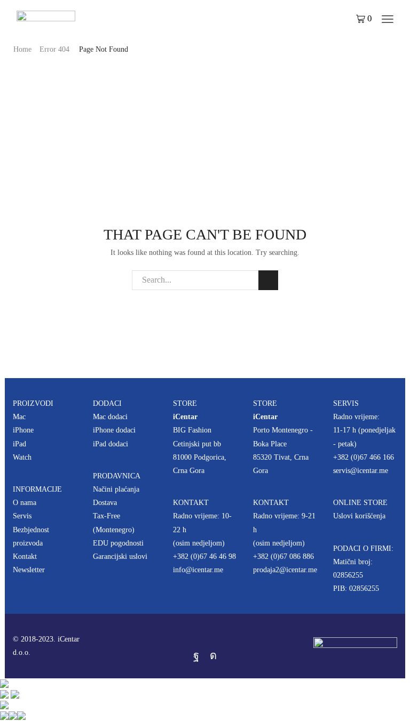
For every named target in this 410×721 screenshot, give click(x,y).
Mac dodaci (110, 417)
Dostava (105, 503)
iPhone (23, 430)
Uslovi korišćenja (359, 516)
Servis (22, 516)
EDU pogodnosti (118, 543)
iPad (19, 444)
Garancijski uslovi (120, 556)
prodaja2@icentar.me (285, 570)
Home (22, 49)
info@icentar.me (198, 570)
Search (268, 280)
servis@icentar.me (360, 471)
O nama (24, 503)
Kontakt (25, 556)
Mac (19, 417)
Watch (22, 457)
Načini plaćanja (116, 489)
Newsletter (29, 570)
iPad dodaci (110, 444)
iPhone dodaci (114, 430)
